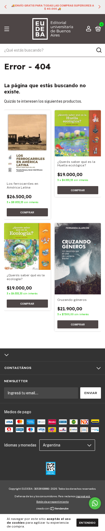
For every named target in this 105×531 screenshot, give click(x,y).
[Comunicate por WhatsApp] (95, 503)
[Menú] (7, 29)
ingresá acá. (83, 496)
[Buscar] (98, 50)
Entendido (87, 522)
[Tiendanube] (52, 509)
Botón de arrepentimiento (52, 501)
